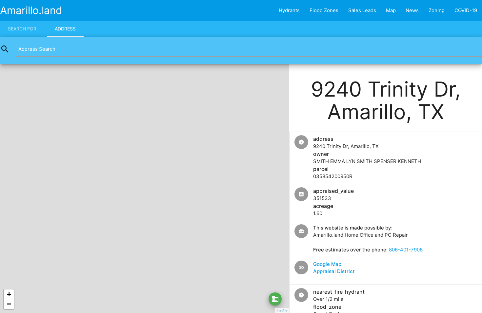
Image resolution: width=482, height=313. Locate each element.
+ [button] (9, 294)
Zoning (437, 10)
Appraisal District (334, 271)
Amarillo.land (31, 10)
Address (65, 28)
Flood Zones (324, 10)
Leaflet (282, 310)
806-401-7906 (406, 250)
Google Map (327, 264)
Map (391, 10)
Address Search (36, 49)
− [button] (9, 304)
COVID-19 (465, 10)
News (412, 10)
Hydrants (289, 10)
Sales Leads (362, 10)
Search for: (23, 28)
